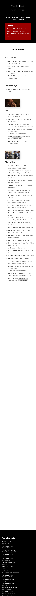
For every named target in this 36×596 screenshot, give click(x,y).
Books (28, 17)
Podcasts (21, 19)
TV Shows (15, 17)
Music (22, 17)
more (8, 37)
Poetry (14, 19)
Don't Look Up (10, 57)
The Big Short (10, 162)
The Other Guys (11, 86)
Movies (8, 17)
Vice (6, 110)
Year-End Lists (18, 5)
